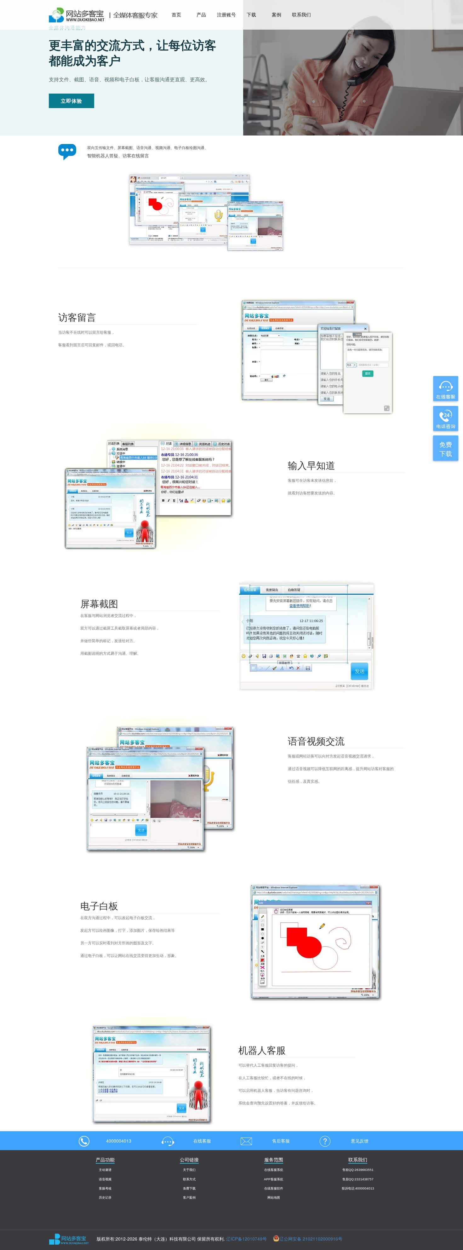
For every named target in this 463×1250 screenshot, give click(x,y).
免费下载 (189, 1188)
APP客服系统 (273, 1179)
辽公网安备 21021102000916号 (310, 1239)
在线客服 (202, 1141)
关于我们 (189, 1170)
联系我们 (301, 14)
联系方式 (189, 1179)
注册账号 (226, 14)
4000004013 (118, 1141)
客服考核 (105, 1188)
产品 (201, 14)
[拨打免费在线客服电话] (445, 418)
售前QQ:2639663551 (358, 1170)
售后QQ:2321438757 (358, 1179)
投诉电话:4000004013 (358, 1188)
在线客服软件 (273, 1188)
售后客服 (281, 1141)
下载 (251, 14)
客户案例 (189, 1197)
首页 (176, 14)
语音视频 (105, 1179)
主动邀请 (105, 1170)
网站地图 (273, 1197)
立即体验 (71, 100)
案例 (276, 14)
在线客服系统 (273, 1170)
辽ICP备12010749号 (246, 1239)
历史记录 (105, 1197)
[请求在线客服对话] (445, 389)
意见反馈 (360, 1141)
